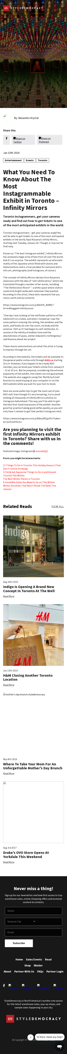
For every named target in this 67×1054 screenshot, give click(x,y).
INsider (38, 965)
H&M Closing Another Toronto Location (28, 677)
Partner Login (54, 972)
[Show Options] (47, 921)
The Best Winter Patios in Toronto (21, 479)
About (7, 972)
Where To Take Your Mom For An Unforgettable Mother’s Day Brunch (32, 766)
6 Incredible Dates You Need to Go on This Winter (29, 482)
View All (58, 506)
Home (19, 959)
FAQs (40, 972)
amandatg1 (42, 451)
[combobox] (20, 921)
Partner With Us (24, 972)
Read (48, 959)
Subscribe (19, 943)
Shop (27, 965)
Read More (8, 596)
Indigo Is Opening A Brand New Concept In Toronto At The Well (29, 589)
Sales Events (34, 959)
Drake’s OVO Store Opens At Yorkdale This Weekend (26, 854)
